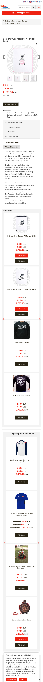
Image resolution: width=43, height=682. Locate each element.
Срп (39, 1)
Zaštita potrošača (13, 136)
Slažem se (23, 679)
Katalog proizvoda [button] (22, 12)
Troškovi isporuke (14, 127)
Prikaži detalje (11, 679)
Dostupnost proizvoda (15, 122)
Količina (6, 95)
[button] (2, 318)
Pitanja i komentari (11, 147)
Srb (27, 1)
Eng (33, 1)
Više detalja (21, 261)
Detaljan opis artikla (12, 142)
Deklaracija (11, 132)
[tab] (21, 122)
